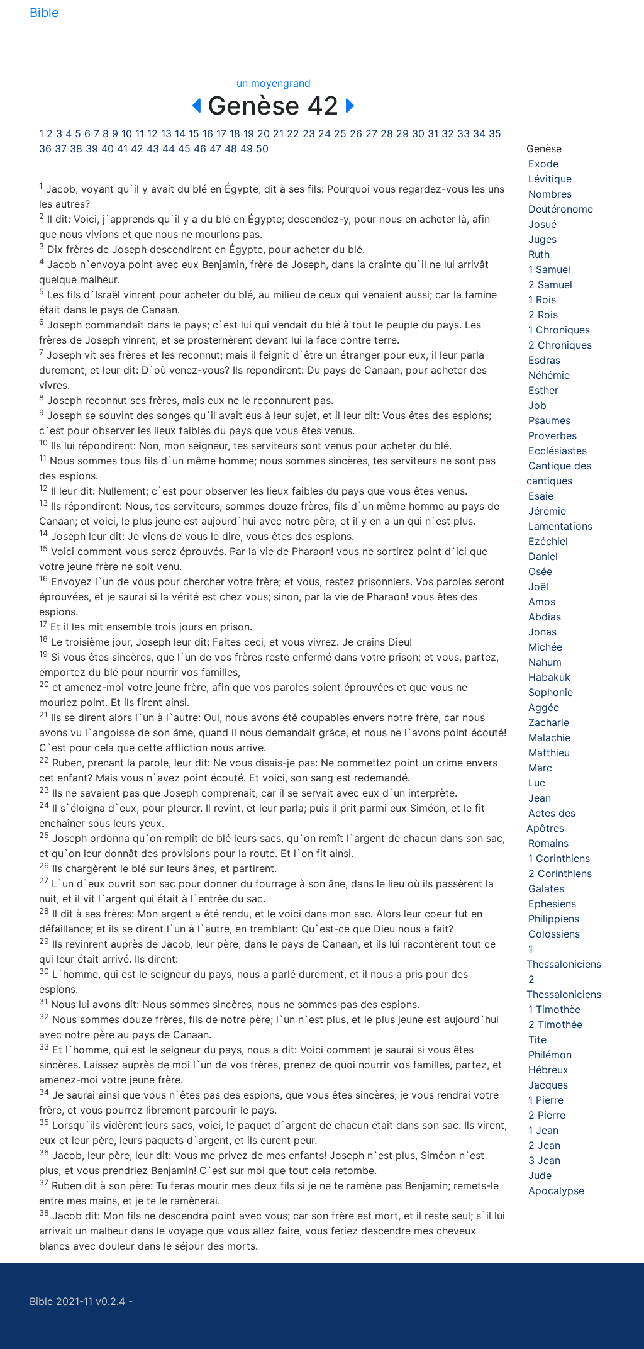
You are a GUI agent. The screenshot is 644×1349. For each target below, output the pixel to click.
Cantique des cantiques (558, 473)
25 (340, 133)
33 (463, 133)
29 (402, 133)
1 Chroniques (559, 329)
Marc (540, 767)
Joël (538, 586)
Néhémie (549, 375)
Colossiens (554, 933)
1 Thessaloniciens (563, 956)
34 (479, 133)
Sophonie (550, 692)
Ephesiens (552, 903)
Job (537, 405)
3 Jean (544, 1160)
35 (495, 133)
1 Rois (542, 299)
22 (293, 133)
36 (45, 148)
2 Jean (544, 1145)
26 (356, 133)
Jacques (548, 1084)
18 (235, 133)
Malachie (549, 737)
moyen (267, 83)
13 (166, 133)
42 (137, 148)
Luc (536, 782)
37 (61, 148)
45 (184, 148)
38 (76, 148)
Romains (548, 843)
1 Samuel (549, 269)
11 (139, 133)
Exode (543, 163)
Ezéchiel (548, 541)
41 (122, 148)
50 (262, 148)
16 (208, 133)
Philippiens (553, 918)
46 (200, 148)
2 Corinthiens (560, 873)
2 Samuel (550, 284)
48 (231, 148)
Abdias (544, 616)
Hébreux (548, 1069)
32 (447, 133)
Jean (539, 798)
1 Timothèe (554, 1009)
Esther (543, 390)
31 (433, 133)
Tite (537, 1039)
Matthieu (549, 752)
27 (371, 133)
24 (324, 133)
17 (221, 133)
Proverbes (552, 435)
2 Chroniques (560, 345)
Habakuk (549, 677)
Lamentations (560, 526)
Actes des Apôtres (550, 820)
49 (246, 148)
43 (153, 148)
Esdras (544, 360)
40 (107, 148)
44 (168, 148)
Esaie (540, 496)
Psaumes (549, 420)
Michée (545, 647)
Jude (540, 1175)
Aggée (543, 707)
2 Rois (543, 314)
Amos (541, 601)
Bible (44, 12)
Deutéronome (560, 209)
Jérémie (547, 511)
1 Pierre (546, 1100)
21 (278, 133)
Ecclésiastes (557, 450)
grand (297, 83)
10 (126, 133)
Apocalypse (556, 1190)
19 (248, 133)
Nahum (545, 662)
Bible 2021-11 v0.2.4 (77, 1301)
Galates (546, 888)
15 (194, 133)
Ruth (539, 254)
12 (152, 133)
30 (418, 133)
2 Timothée (555, 1024)
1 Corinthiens (559, 858)
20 (263, 133)
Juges (542, 239)
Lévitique (550, 178)
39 (92, 148)
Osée (540, 571)
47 (215, 148)
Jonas (542, 631)
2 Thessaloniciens (563, 986)
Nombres (550, 194)
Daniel (543, 556)
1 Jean (543, 1130)
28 (386, 133)
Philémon (550, 1054)
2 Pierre (546, 1115)
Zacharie (548, 722)
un (242, 83)
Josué (542, 224)
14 (180, 133)
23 (309, 133)
